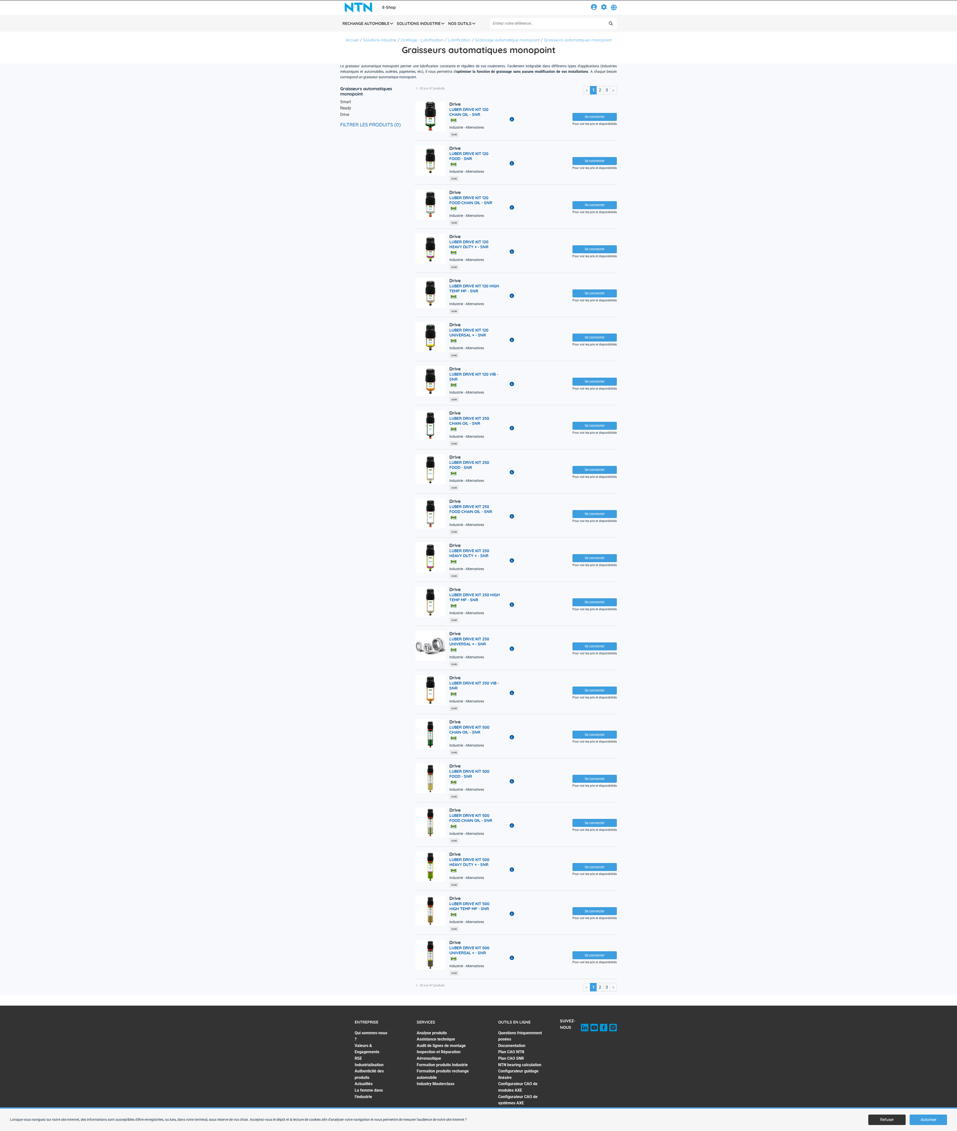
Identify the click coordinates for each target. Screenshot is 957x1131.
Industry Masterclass (435, 1083)
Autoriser (928, 1119)
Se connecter (595, 117)
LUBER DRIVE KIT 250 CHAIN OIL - (469, 421)
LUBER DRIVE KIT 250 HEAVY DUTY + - (469, 553)
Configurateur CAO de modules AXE (518, 1087)
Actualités (364, 1083)
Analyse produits (432, 1033)
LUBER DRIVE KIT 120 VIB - (473, 377)
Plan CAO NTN (511, 1051)
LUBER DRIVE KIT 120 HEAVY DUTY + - (468, 244)
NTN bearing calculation (519, 1064)
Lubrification (459, 39)
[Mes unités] (604, 7)
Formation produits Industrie (442, 1064)
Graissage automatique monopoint (507, 39)
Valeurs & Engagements (367, 1048)
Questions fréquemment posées (520, 1036)
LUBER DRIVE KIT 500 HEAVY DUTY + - (469, 862)
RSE (358, 1058)
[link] (594, 7)
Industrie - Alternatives (466, 127)
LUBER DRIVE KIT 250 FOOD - (469, 465)
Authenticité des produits (369, 1074)
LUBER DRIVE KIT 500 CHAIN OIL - (469, 730)
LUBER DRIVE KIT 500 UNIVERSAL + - (469, 950)
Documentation (511, 1045)
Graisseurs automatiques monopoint (577, 39)
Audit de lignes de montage (441, 1045)
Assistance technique (436, 1039)
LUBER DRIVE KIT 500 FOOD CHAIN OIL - (470, 818)
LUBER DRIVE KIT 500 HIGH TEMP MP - (469, 906)
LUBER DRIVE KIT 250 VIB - (474, 686)
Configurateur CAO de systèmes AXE (518, 1100)
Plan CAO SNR (511, 1058)
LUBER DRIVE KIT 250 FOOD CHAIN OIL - (470, 509)
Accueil (352, 39)
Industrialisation (369, 1064)
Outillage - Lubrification (422, 39)
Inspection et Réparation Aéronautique (439, 1055)
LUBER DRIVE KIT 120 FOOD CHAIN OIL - (470, 200)
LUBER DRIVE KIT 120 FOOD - (468, 156)
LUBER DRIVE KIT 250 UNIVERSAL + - (469, 641)
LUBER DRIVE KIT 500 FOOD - (469, 774)
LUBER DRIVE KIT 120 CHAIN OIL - (468, 112)
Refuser (887, 1119)
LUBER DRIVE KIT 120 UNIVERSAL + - (468, 333)
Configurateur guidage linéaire (518, 1074)
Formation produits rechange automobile (443, 1074)
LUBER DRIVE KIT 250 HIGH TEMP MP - (474, 597)
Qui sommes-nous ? (371, 1036)
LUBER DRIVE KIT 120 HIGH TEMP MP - (474, 288)
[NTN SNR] (358, 7)
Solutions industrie (379, 39)
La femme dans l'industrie (369, 1093)
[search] (611, 23)
